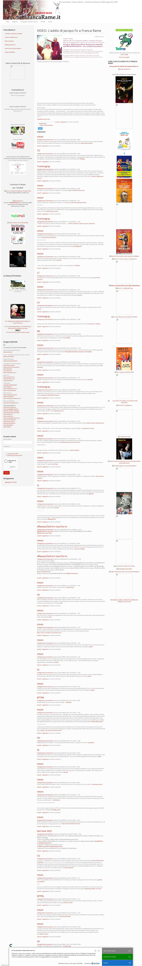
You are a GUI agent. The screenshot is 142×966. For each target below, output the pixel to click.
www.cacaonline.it (8, 356)
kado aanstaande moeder (78, 202)
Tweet (40, 128)
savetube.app (67, 946)
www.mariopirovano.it (9, 372)
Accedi (6, 473)
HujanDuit (68, 702)
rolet (61, 603)
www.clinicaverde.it (9, 421)
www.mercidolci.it (8, 396)
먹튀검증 (82, 159)
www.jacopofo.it (8, 380)
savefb (99, 756)
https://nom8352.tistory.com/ (76, 190)
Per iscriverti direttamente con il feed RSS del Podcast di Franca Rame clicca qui (18, 327)
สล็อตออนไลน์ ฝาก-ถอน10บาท (52, 526)
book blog (55, 464)
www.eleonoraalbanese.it (11, 403)
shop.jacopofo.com (9, 379)
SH (38, 941)
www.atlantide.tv (8, 425)
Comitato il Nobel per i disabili (13, 33)
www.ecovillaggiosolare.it (10, 409)
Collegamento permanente (45, 139)
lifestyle (77, 265)
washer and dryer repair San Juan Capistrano (81, 223)
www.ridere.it (7, 427)
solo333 (56, 662)
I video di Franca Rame (46, 125)
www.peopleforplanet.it (10, 361)
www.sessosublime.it (9, 420)
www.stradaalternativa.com (11, 418)
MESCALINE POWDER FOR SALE (71, 824)
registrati (62, 122)
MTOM (40, 697)
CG (38, 855)
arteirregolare (7, 387)
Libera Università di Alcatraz (13, 48)
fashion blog (70, 587)
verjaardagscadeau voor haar (92, 888)
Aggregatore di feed (11, 482)
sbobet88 (67, 338)
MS (38, 331)
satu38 (91, 646)
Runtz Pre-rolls (68, 902)
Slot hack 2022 (44, 831)
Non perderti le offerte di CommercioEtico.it (124, 66)
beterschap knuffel (97, 721)
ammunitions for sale (88, 428)
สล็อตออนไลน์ (52, 519)
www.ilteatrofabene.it (9, 407)
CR (38, 594)
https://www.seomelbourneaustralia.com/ (49, 633)
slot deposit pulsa (97, 784)
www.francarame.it (8, 365)
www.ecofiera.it (7, 414)
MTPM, (40, 896)
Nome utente (7, 439)
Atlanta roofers (43, 934)
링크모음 (90, 379)
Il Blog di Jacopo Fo (10, 45)
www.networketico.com (10, 388)
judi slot (59, 260)
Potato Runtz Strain (65, 916)
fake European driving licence (95, 423)
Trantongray (43, 166)
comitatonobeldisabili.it (10, 385)
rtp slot (66, 772)
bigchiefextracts (59, 411)
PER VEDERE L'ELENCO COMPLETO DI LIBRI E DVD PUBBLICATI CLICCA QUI (124, 601)
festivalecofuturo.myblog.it (11, 411)
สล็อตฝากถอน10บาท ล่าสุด (44, 533)
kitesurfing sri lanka (52, 211)
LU (38, 302)
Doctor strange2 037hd (43, 571)
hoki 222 (79, 295)
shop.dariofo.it (7, 371)
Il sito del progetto (124, 57)
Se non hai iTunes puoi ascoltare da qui (17, 332)
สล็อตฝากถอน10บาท (72, 573)
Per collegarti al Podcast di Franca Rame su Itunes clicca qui (17, 322)
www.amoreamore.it (9, 423)
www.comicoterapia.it (9, 390)
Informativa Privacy (63, 963)
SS (38, 669)
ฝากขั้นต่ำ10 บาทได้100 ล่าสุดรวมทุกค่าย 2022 (49, 846)
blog (50, 617)
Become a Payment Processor (50, 395)
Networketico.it (15, 202)
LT (38, 272)
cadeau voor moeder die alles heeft (50, 730)
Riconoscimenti (9, 41)
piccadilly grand (55, 810)
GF (38, 358)
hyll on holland (74, 450)
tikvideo (56, 508)
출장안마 (91, 494)
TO (38, 150)
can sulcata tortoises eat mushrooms (69, 442)
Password (6, 446)
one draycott (56, 800)
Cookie (50, 22)
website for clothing (94, 324)
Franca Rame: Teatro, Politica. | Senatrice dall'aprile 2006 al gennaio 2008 (89, 2)
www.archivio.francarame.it (11, 367)
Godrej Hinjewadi (68, 867)
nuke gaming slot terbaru (49, 237)
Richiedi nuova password (14, 455)
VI (38, 485)
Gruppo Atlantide (10, 52)
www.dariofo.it (7, 369)
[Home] (32, 10)
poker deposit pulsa (87, 143)
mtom (40, 136)
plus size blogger (80, 549)
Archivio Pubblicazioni (11, 37)
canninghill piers (77, 246)
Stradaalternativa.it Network (124, 30)
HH (38, 737)
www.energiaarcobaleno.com (12, 398)
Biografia (15, 22)
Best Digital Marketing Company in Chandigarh (78, 351)
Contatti (43, 22)
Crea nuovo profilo (12, 453)
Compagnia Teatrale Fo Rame (29, 22)
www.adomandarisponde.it (11, 412)
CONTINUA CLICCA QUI (43, 119)
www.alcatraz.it (7, 352)
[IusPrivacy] (95, 963)
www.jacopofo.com (8, 377)
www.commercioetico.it (10, 395)
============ (41, 445)
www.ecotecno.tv (8, 416)
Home (7, 22)
